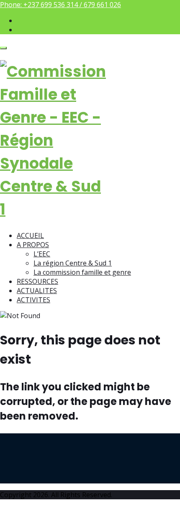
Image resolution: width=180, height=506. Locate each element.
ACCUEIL (30, 235)
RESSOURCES (37, 281)
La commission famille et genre (82, 272)
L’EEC (41, 253)
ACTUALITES (37, 290)
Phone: (60, 4)
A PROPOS (33, 244)
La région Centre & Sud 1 (72, 263)
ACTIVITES (33, 299)
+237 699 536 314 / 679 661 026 (72, 4)
